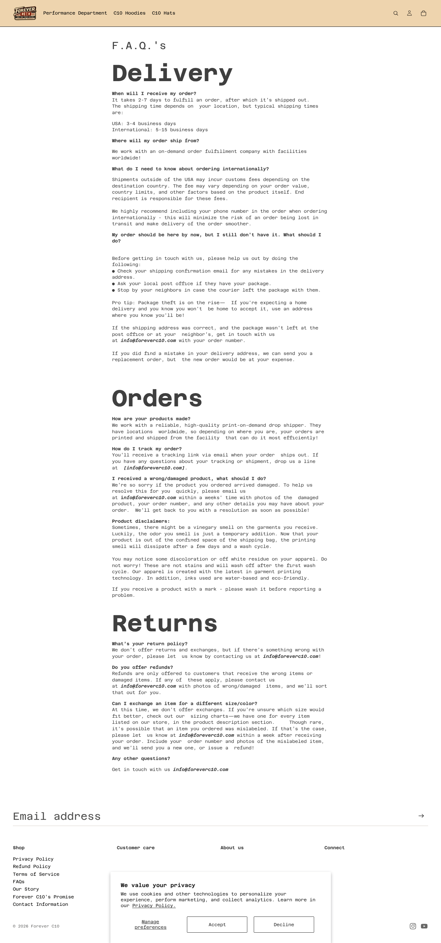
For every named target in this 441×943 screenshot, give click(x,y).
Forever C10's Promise (43, 896)
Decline (284, 924)
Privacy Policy (33, 858)
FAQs (19, 881)
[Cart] (423, 13)
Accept (217, 924)
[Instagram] (413, 926)
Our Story (26, 889)
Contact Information (40, 904)
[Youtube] (424, 926)
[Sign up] (421, 816)
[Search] (396, 13)
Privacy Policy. (154, 905)
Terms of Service (36, 873)
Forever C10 (45, 926)
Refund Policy (32, 866)
